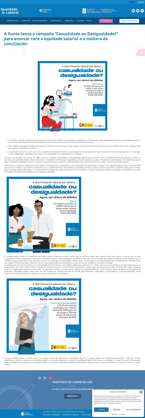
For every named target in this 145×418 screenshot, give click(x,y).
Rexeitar (116, 409)
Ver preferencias (133, 409)
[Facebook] (133, 10)
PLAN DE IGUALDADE (39, 21)
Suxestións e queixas (70, 415)
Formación (69, 21)
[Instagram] (142, 10)
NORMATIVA (26, 21)
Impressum (122, 414)
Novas (89, 21)
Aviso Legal (115, 414)
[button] (141, 392)
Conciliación (55, 21)
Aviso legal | (88, 415)
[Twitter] (137, 10)
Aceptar (101, 409)
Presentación (12, 21)
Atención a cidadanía (51, 415)
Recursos (81, 21)
